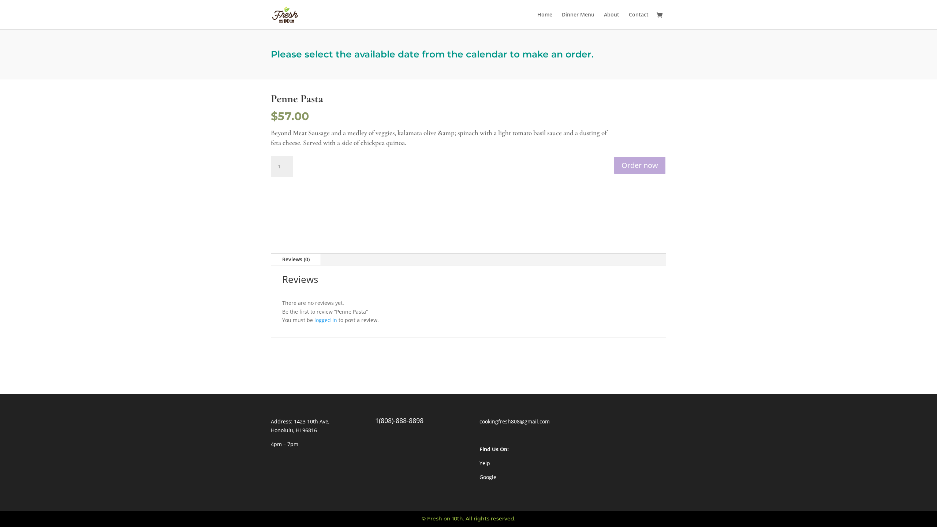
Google (487, 477)
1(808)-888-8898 (399, 420)
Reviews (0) (296, 259)
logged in (325, 320)
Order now (639, 165)
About (611, 15)
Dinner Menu (578, 15)
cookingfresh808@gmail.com (514, 421)
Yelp (484, 463)
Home (544, 15)
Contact (639, 15)
